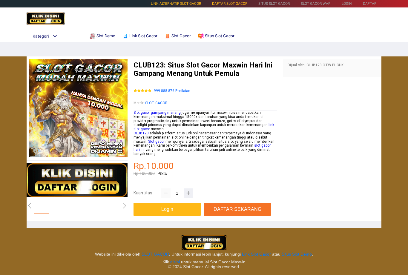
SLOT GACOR (156, 103)
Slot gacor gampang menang (157, 112)
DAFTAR (369, 3)
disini (175, 261)
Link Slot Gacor (256, 254)
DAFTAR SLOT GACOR (229, 3)
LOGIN (347, 3)
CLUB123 (141, 133)
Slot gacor (156, 141)
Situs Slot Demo (297, 254)
